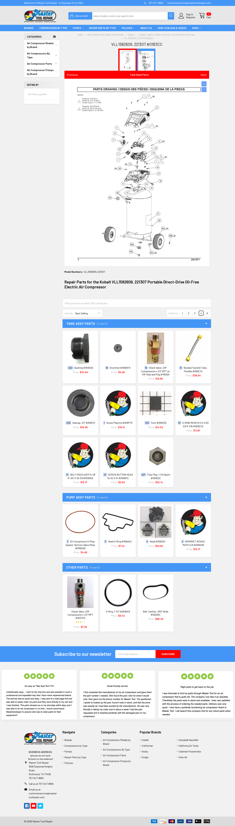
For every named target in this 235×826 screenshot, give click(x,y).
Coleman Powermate (190, 751)
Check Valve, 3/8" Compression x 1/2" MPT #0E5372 (80, 614)
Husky (145, 751)
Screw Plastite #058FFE (119, 422)
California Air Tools (189, 745)
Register (190, 17)
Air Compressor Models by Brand (40, 45)
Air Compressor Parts (39, 63)
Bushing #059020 (83, 367)
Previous (72, 74)
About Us (146, 27)
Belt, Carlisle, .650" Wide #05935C (155, 613)
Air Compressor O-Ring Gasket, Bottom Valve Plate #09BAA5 (80, 545)
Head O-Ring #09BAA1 (120, 541)
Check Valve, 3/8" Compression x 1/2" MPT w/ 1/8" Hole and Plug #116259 (155, 371)
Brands (29, 27)
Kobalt (145, 739)
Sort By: (69, 313)
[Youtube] (33, 806)
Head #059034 (157, 541)
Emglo (145, 757)
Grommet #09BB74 (120, 367)
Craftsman (147, 745)
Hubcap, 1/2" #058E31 (83, 422)
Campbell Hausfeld (188, 739)
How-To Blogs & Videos (172, 27)
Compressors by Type (75, 745)
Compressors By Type (53, 27)
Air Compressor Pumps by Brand (40, 71)
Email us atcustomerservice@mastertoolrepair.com (43, 793)
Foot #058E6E (159, 422)
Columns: (173, 313)
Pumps (77, 27)
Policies (127, 27)
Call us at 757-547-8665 (41, 783)
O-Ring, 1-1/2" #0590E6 (118, 611)
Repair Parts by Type (102, 27)
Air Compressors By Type (38, 55)
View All (183, 757)
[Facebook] (27, 806)
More (195, 27)
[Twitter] (40, 806)
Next (204, 74)
